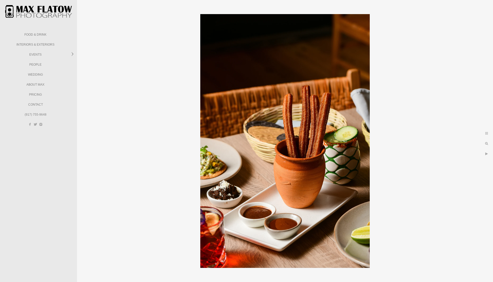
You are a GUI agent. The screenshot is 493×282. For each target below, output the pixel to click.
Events (35, 54)
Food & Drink (35, 34)
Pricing (35, 94)
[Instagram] (40, 124)
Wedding (35, 74)
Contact (35, 104)
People (35, 64)
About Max (35, 84)
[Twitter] (35, 124)
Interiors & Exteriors (35, 44)
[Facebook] (30, 124)
